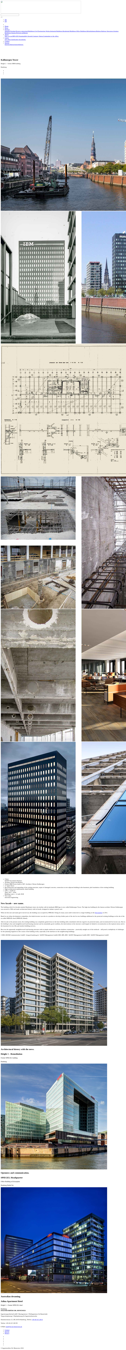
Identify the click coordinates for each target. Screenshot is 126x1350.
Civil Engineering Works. (42, 31)
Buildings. (31, 31)
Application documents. (18, 39)
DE (6, 20)
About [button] (7, 34)
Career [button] (7, 38)
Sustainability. (23, 36)
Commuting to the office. (51, 36)
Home (6, 26)
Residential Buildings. (69, 31)
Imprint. (7, 44)
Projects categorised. (22, 31)
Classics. (13, 33)
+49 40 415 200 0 (37, 1319)
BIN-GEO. (16, 36)
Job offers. (8, 39)
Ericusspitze (98, 912)
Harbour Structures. (107, 31)
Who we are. (9, 36)
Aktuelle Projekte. (10, 31)
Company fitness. (38, 36)
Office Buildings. (81, 31)
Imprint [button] (7, 43)
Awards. (30, 36)
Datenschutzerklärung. (17, 44)
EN (6, 21)
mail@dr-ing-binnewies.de (14, 1326)
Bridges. (98, 31)
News (6, 28)
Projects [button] (7, 29)
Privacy (7, 1333)
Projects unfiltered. (22, 33)
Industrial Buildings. (56, 31)
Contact (7, 41)
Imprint (7, 1331)
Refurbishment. (91, 31)
